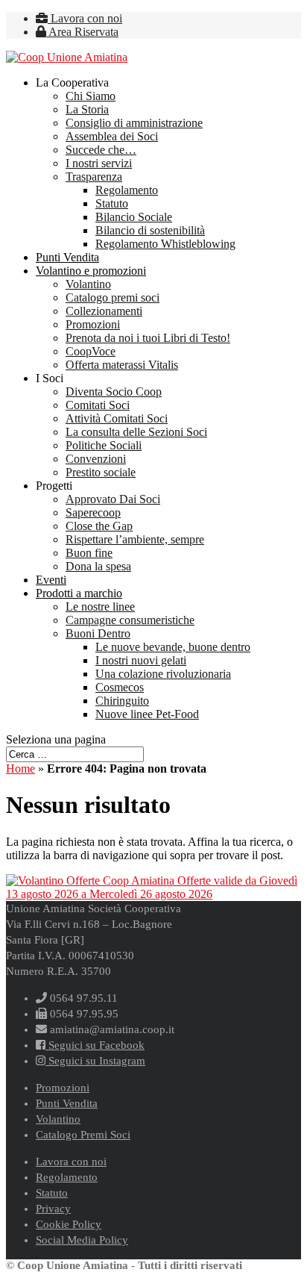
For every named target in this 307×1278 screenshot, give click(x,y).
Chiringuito (122, 700)
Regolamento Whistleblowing (165, 243)
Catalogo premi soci (112, 297)
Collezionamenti (104, 311)
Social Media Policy (82, 1240)
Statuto (111, 203)
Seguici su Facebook (95, 1045)
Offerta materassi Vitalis (122, 364)
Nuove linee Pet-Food (147, 714)
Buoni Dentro (98, 633)
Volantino (88, 284)
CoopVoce (90, 351)
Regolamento (126, 190)
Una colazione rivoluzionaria (163, 673)
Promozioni (93, 324)
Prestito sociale (101, 472)
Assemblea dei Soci (112, 136)
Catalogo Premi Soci (83, 1135)
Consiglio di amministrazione (134, 122)
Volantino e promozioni (91, 270)
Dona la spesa (98, 566)
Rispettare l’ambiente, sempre (135, 539)
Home (20, 768)
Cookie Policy (68, 1224)
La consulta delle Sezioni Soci (136, 432)
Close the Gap (99, 526)
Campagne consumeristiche (130, 620)
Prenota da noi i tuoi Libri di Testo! (148, 337)
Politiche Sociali (104, 445)
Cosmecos (119, 687)
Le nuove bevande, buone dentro (172, 646)
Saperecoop (93, 512)
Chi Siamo (90, 96)
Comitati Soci (98, 405)
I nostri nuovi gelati (140, 660)
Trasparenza (94, 176)
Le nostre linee (100, 606)
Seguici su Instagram (95, 1061)
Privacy (53, 1209)
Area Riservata (82, 31)
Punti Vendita (67, 257)
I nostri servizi (99, 163)
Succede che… (101, 149)
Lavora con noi (85, 18)
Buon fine (89, 552)
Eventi (51, 579)
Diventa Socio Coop (114, 391)
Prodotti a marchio (79, 593)
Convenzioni (96, 458)
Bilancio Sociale (133, 217)
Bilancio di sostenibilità (150, 230)
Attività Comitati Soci (117, 418)
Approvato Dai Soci (113, 499)
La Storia (87, 109)
